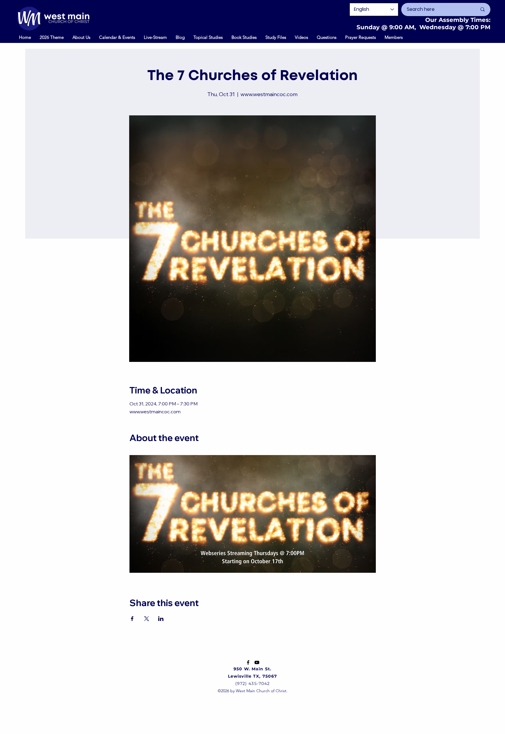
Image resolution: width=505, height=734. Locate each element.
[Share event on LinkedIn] (161, 618)
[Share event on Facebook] (132, 618)
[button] (117, 37)
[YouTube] (257, 662)
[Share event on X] (146, 618)
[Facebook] (248, 662)
